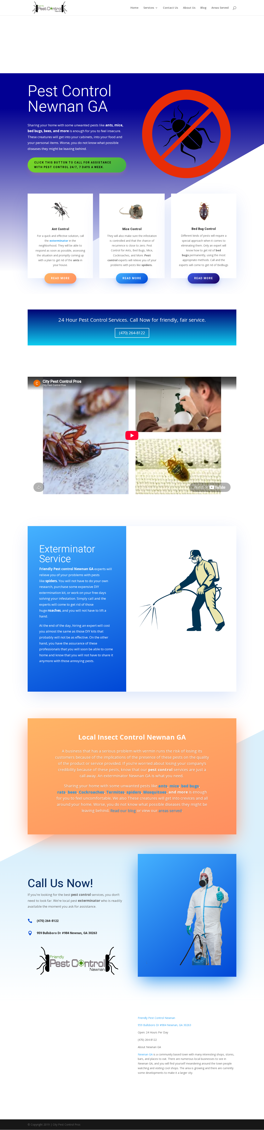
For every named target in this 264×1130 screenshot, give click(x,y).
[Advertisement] (132, 44)
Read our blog (123, 810)
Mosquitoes (154, 792)
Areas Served (220, 7)
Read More (60, 278)
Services (148, 7)
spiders (134, 792)
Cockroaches (91, 792)
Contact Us (170, 7)
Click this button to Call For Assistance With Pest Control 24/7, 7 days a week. (72, 165)
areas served (170, 810)
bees (72, 792)
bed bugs (190, 785)
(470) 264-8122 (132, 332)
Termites (115, 792)
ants (162, 785)
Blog (203, 7)
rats (61, 792)
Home (134, 7)
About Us (189, 7)
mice (174, 785)
